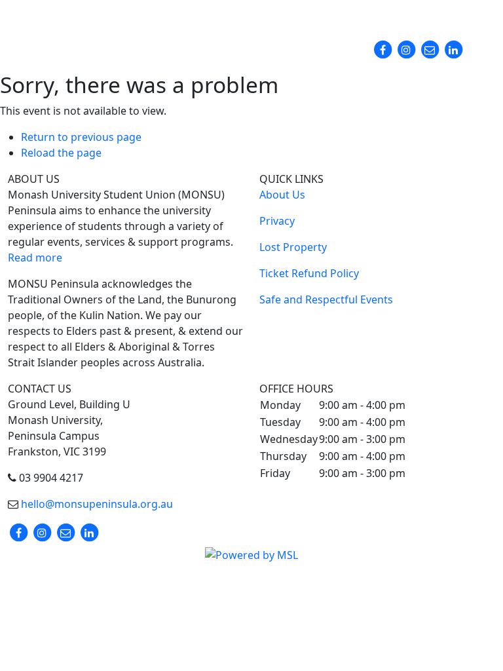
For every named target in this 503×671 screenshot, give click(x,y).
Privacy (277, 221)
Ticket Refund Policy (309, 273)
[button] (390, 15)
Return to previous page (81, 137)
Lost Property (293, 247)
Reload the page (61, 152)
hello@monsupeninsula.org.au (95, 504)
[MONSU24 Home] (70, 39)
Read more (35, 257)
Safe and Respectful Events (326, 299)
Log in (471, 17)
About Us (282, 194)
